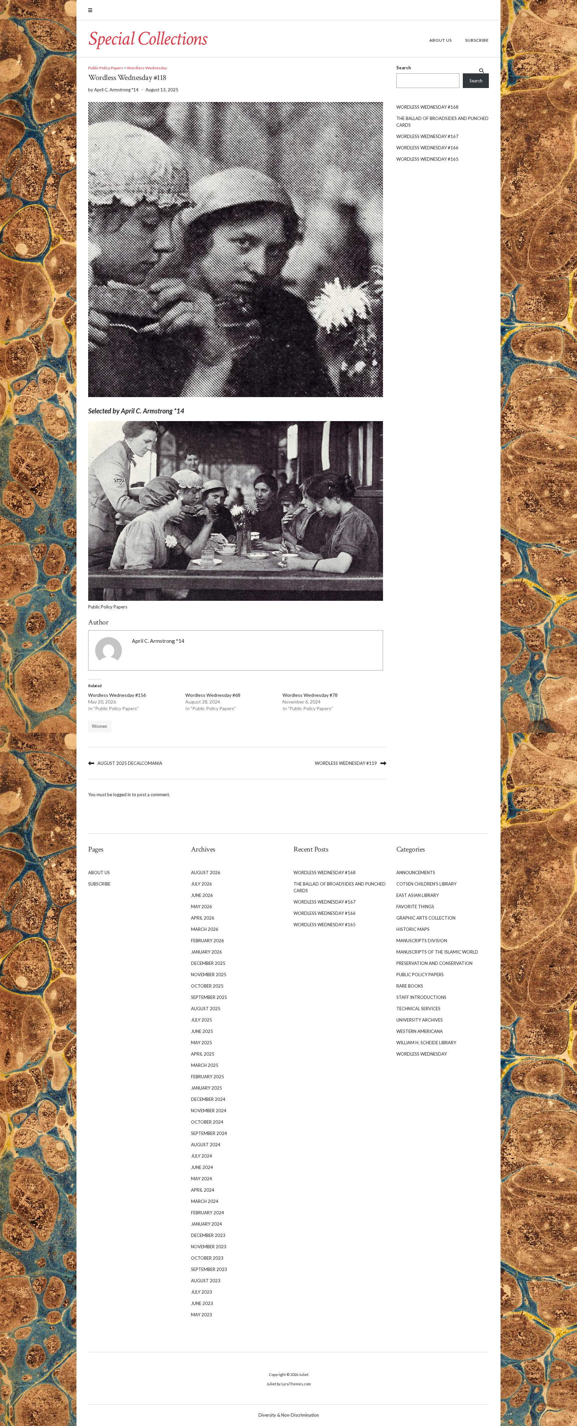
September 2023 (209, 1269)
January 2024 (206, 1224)
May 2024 (201, 1178)
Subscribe (477, 40)
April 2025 (202, 1054)
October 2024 (207, 1122)
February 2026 (207, 940)
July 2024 (201, 1156)
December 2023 (208, 1235)
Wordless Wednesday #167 (427, 136)
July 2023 (201, 1292)
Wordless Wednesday (147, 67)
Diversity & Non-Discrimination (288, 1415)
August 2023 (205, 1280)
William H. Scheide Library (426, 1042)
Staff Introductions (421, 997)
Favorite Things (415, 906)
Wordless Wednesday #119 (346, 763)
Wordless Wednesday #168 (427, 107)
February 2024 (207, 1212)
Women (99, 726)
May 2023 (201, 1314)
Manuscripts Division (421, 940)
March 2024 (204, 1201)
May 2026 (201, 906)
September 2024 (209, 1133)
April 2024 (202, 1190)
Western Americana (419, 1031)
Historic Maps (412, 929)
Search (403, 67)
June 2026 (202, 895)
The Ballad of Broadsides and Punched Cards (442, 122)
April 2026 (202, 918)
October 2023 (207, 1258)
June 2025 (202, 1031)
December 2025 (208, 963)
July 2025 (201, 1020)
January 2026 (206, 952)
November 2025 (208, 974)
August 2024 (205, 1144)
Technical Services (418, 1008)
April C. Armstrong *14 (158, 641)
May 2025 (201, 1042)
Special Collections (147, 39)
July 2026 (201, 884)
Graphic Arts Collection (425, 918)
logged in (122, 794)
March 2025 (204, 1065)
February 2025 (207, 1076)
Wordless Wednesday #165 (427, 159)
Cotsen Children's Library (426, 884)
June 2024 (202, 1167)
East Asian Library (417, 895)
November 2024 (208, 1110)
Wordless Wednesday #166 (427, 147)
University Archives (419, 1020)
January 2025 (206, 1088)
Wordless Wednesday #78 (310, 695)
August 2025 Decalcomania (130, 763)
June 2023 (202, 1303)
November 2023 (208, 1246)
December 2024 (208, 1099)
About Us (440, 40)
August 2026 (205, 872)
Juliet (304, 1374)
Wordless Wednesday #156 (117, 695)
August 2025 (205, 1008)
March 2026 (204, 929)
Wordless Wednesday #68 (212, 695)
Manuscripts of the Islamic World (437, 952)
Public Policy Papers (105, 67)
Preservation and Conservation (434, 963)
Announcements (415, 872)
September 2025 (209, 997)
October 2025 (207, 986)
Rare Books (409, 986)
